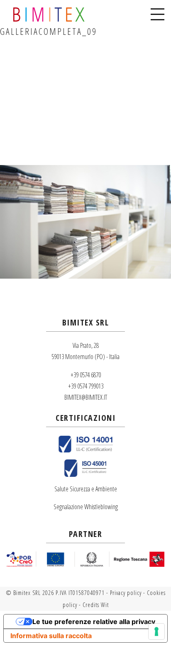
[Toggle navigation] (157, 14)
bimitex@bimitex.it (85, 397)
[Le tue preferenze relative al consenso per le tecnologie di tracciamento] (156, 631)
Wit (105, 605)
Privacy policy (126, 593)
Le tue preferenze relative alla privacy (93, 621)
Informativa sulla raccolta (51, 635)
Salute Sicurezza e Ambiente (85, 488)
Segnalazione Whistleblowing (86, 506)
